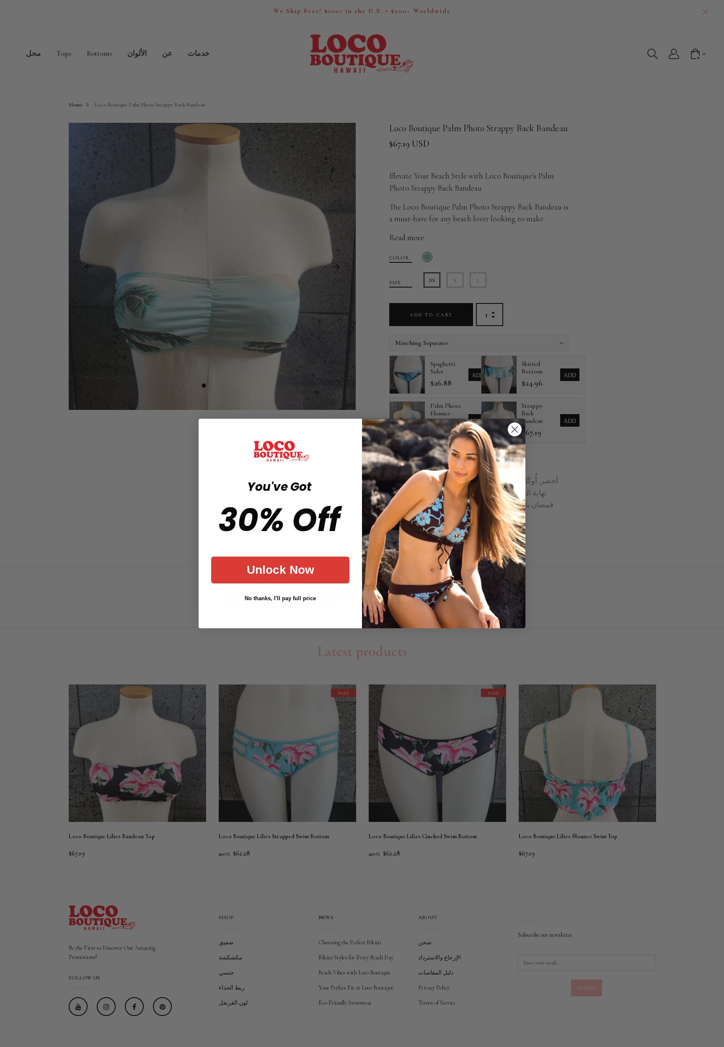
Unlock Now (280, 569)
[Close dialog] (514, 429)
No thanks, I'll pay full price (280, 598)
